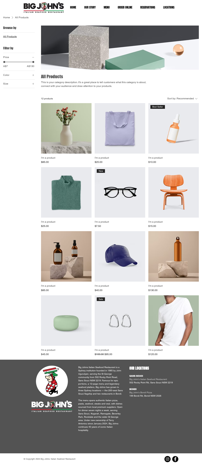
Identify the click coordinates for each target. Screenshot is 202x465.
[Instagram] (167, 459)
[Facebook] (175, 459)
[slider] (4, 62)
